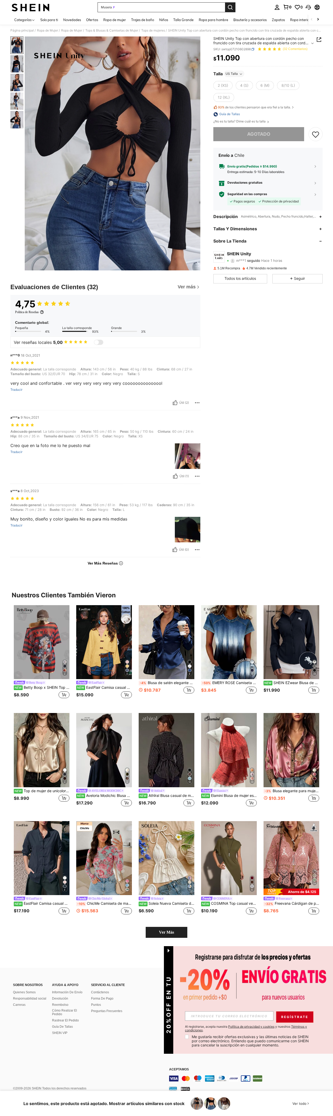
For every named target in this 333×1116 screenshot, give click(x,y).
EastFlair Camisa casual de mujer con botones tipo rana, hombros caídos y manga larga (104, 687)
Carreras (19, 1005)
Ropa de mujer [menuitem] (114, 20)
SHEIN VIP (59, 1033)
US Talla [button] (232, 74)
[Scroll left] (311, 20)
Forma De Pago (102, 998)
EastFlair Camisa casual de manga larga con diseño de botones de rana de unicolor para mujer (42, 903)
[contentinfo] (247, 1078)
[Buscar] (230, 7)
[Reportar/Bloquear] (197, 403)
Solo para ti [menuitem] (49, 20)
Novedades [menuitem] (72, 20)
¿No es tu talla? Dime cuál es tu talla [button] (239, 121)
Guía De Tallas (62, 1026)
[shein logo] (30, 7)
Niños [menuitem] (163, 20)
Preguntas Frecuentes (106, 1011)
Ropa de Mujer (47, 30)
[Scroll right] (318, 20)
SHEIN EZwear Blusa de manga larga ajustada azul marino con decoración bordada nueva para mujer (291, 683)
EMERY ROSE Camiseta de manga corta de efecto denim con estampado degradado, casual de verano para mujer (229, 683)
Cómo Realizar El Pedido (64, 1012)
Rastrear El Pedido (65, 1020)
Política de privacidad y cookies (251, 1026)
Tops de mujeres (153, 30)
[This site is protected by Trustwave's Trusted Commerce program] (173, 1088)
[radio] (223, 85)
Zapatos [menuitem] (278, 20)
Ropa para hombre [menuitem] (213, 20)
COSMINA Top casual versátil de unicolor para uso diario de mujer (229, 903)
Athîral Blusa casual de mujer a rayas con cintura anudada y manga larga (166, 795)
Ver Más (166, 932)
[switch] (98, 342)
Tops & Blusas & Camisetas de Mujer (111, 30)
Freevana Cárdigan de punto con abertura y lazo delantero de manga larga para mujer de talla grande (292, 903)
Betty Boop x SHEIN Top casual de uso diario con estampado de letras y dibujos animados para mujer (42, 687)
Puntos (96, 1005)
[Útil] (175, 403)
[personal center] (277, 7)
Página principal (22, 30)
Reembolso (60, 1005)
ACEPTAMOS (179, 1069)
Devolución (60, 998)
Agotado (258, 134)
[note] (291, 892)
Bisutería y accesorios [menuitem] (250, 20)
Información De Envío (67, 992)
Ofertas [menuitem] (92, 20)
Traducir (16, 390)
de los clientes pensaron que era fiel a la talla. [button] (254, 107)
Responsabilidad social (29, 998)
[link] (287, 7)
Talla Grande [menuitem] (183, 20)
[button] (308, 7)
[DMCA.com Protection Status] (185, 1088)
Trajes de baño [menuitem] (142, 20)
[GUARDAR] (316, 134)
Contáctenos (100, 992)
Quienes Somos (24, 992)
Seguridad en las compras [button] (247, 194)
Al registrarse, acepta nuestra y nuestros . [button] (246, 1028)
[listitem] (42, 655)
